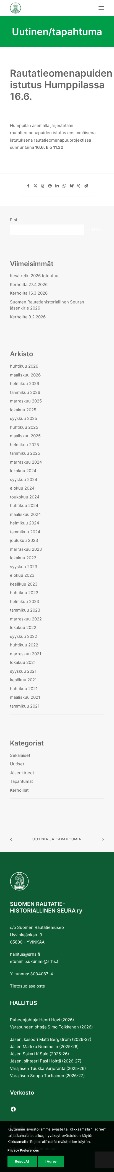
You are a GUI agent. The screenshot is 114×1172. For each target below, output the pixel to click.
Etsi (13, 219)
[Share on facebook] (28, 186)
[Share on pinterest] (49, 186)
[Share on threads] (42, 186)
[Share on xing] (78, 186)
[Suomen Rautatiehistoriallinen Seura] (43, 8)
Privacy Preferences (23, 1150)
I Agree (50, 1161)
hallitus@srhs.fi (25, 954)
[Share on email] (85, 186)
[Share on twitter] (35, 186)
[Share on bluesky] (71, 186)
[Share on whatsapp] (64, 186)
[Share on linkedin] (57, 186)
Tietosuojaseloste (27, 986)
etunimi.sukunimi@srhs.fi (34, 961)
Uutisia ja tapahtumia (56, 839)
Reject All (22, 1161)
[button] (101, 8)
